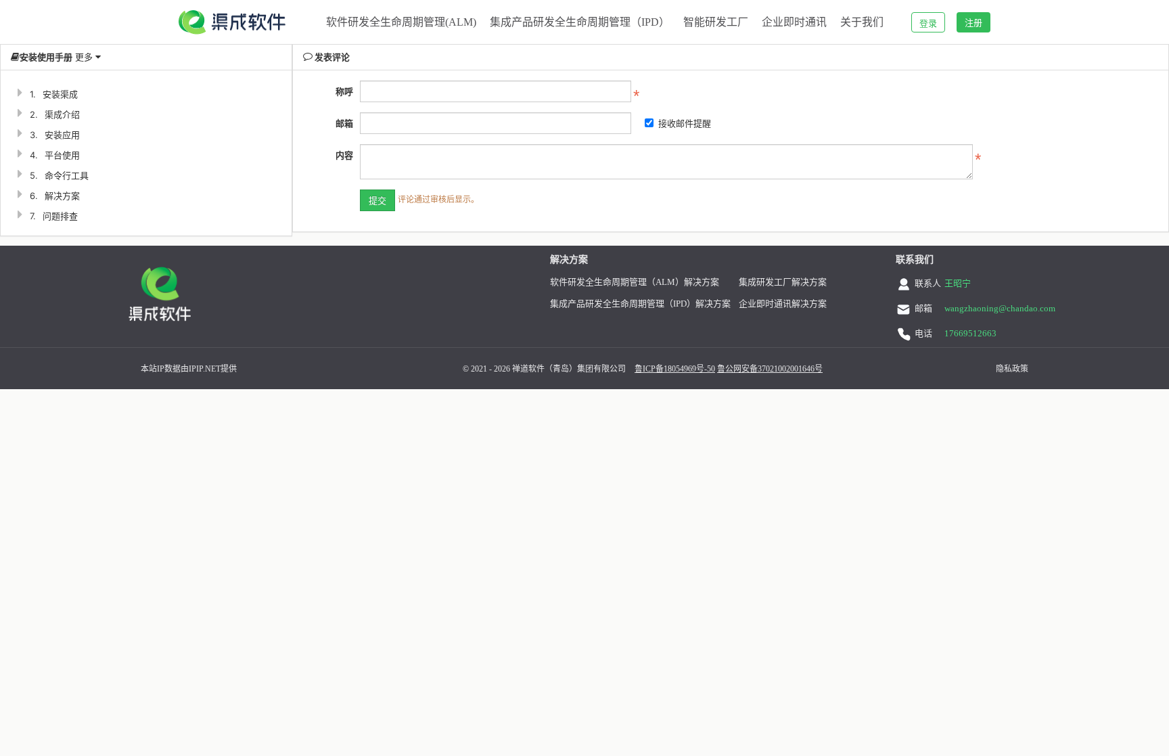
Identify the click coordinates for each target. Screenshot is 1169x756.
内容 (344, 155)
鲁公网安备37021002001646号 (770, 369)
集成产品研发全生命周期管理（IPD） (580, 22)
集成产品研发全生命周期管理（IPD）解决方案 (640, 303)
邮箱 (344, 123)
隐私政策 (1012, 369)
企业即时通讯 (794, 22)
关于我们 (862, 22)
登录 (928, 23)
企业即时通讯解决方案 (783, 303)
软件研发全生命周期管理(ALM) (401, 22)
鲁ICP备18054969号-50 (675, 369)
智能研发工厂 (715, 22)
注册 (973, 22)
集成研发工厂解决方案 (783, 282)
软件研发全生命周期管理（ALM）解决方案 (634, 282)
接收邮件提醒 (684, 123)
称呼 (344, 91)
